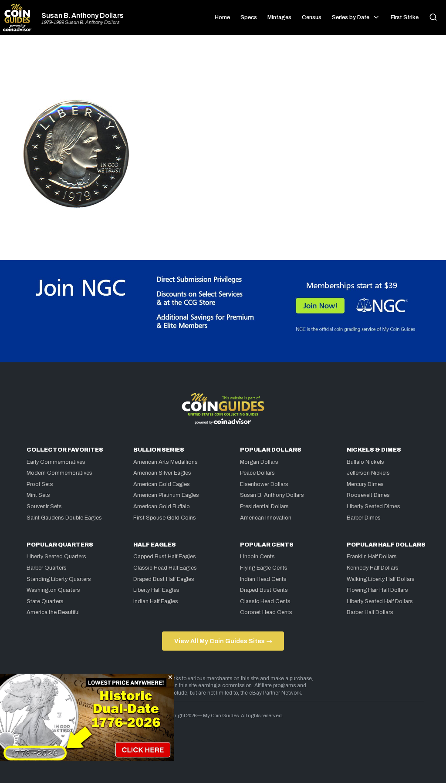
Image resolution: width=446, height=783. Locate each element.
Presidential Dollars (264, 506)
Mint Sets (38, 495)
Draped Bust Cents (264, 590)
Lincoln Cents (257, 557)
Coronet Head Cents (266, 612)
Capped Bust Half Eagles (164, 557)
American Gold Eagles (161, 484)
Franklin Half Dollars (372, 557)
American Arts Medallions (165, 462)
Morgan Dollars (259, 462)
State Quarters (45, 601)
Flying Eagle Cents (263, 568)
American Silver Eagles (162, 473)
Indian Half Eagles (155, 601)
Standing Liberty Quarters (59, 579)
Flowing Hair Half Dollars (377, 590)
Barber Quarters (47, 568)
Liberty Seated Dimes (373, 506)
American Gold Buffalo (161, 506)
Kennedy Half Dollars (373, 568)
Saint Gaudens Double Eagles (64, 518)
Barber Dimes (364, 518)
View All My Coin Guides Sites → (223, 641)
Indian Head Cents (263, 579)
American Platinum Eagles (166, 495)
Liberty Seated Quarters (56, 557)
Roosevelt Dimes (368, 495)
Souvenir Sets (44, 506)
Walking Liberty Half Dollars (381, 579)
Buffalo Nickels (365, 462)
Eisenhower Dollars (264, 484)
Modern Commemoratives (59, 473)
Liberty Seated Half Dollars (380, 601)
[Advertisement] (223, 70)
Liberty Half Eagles (156, 590)
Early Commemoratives (56, 462)
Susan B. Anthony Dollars (82, 15)
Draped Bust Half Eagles (163, 579)
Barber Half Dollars (370, 612)
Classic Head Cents (265, 601)
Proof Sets (40, 484)
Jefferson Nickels (368, 473)
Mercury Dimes (365, 484)
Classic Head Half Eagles (165, 568)
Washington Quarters (53, 590)
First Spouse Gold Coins (164, 518)
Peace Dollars (257, 473)
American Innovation (265, 518)
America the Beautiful (53, 612)
